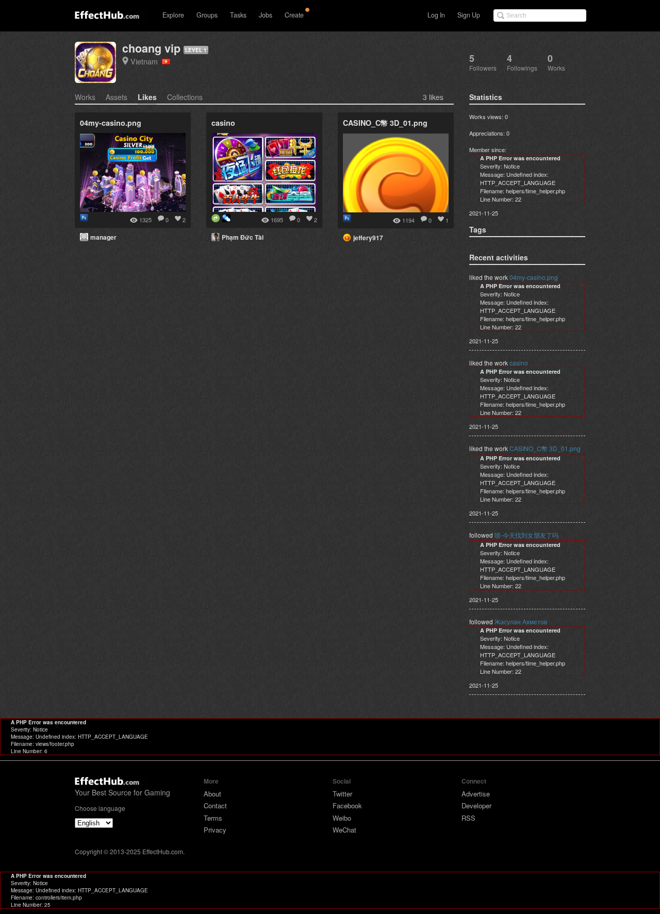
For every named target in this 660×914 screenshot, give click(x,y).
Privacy (215, 830)
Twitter (342, 794)
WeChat (344, 830)
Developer (476, 805)
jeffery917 (368, 237)
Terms (213, 818)
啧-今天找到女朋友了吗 (526, 534)
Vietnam (146, 61)
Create (294, 15)
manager (103, 237)
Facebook (347, 805)
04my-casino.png (533, 277)
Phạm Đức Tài (242, 237)
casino (518, 362)
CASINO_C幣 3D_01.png (545, 448)
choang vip (151, 48)
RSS (468, 818)
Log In (436, 15)
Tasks (238, 15)
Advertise (475, 794)
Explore (173, 15)
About (212, 794)
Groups (207, 15)
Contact (215, 805)
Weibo (342, 818)
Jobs (265, 15)
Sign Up (468, 15)
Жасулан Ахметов (520, 621)
